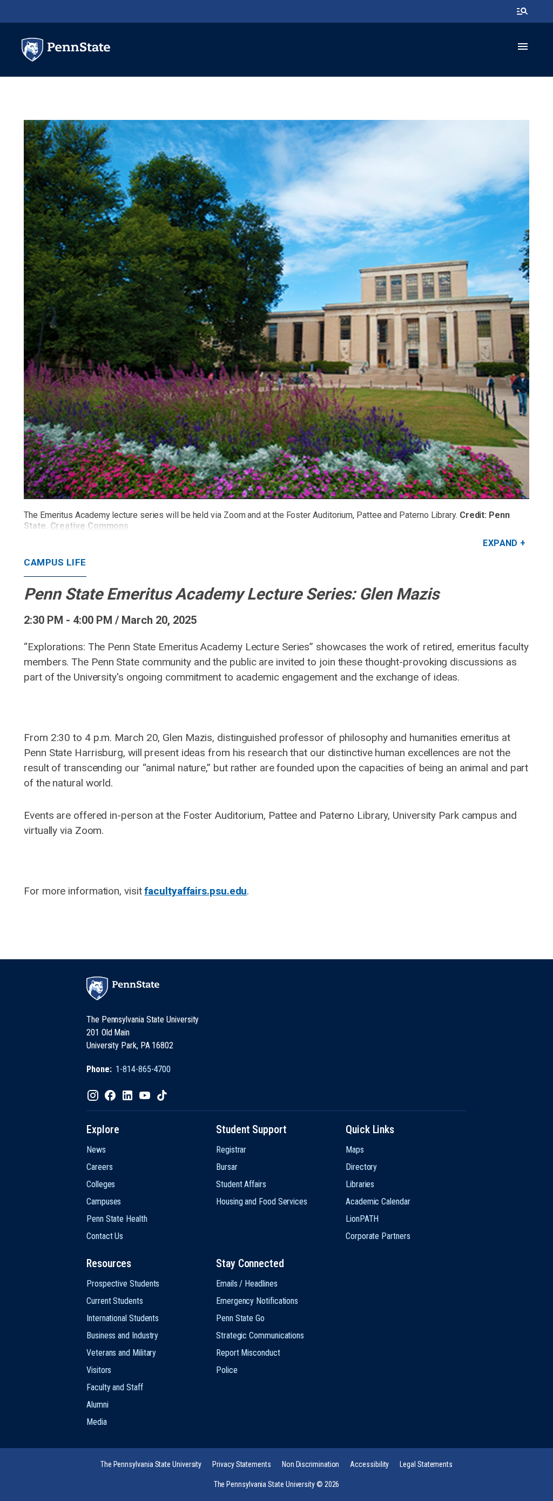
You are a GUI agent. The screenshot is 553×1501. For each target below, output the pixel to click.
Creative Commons (89, 526)
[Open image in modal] (276, 309)
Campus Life (55, 562)
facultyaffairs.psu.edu (195, 891)
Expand (500, 543)
